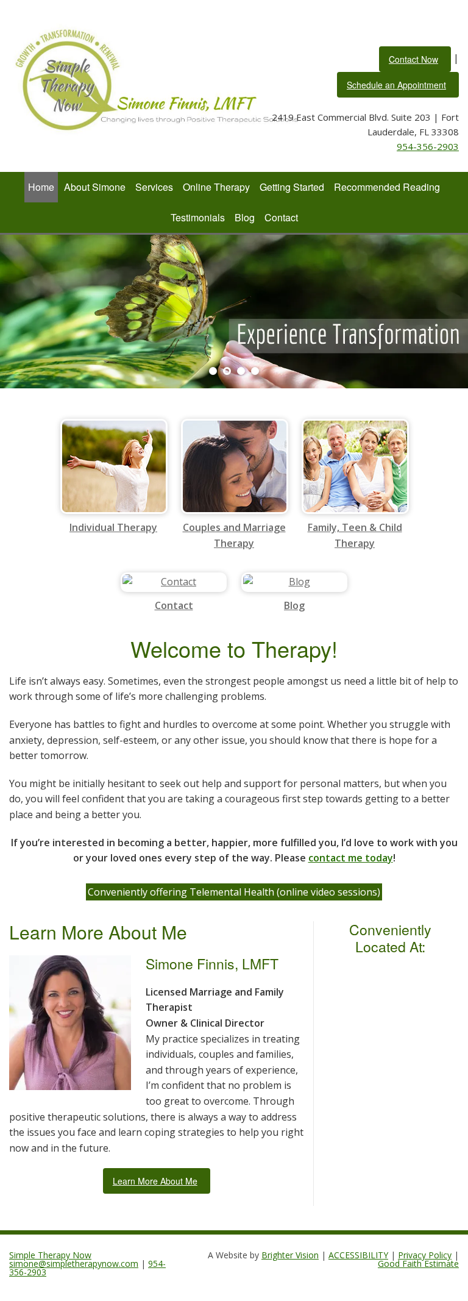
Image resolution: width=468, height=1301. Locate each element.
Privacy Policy (425, 1255)
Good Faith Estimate (418, 1263)
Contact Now (413, 59)
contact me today (350, 857)
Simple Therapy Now (50, 1255)
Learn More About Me (155, 1181)
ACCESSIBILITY (358, 1255)
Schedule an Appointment (396, 85)
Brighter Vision (290, 1255)
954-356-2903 (428, 146)
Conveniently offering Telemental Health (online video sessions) (234, 892)
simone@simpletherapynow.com (73, 1263)
